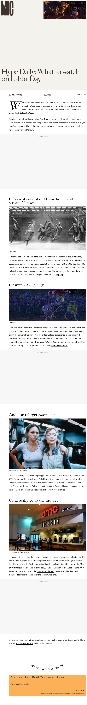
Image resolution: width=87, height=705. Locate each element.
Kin (48, 561)
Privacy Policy (81, 693)
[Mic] (7, 8)
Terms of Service (71, 693)
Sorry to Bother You (24, 643)
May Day (59, 275)
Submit (80, 690)
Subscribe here (26, 113)
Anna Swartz (16, 95)
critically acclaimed (45, 571)
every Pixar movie (59, 345)
